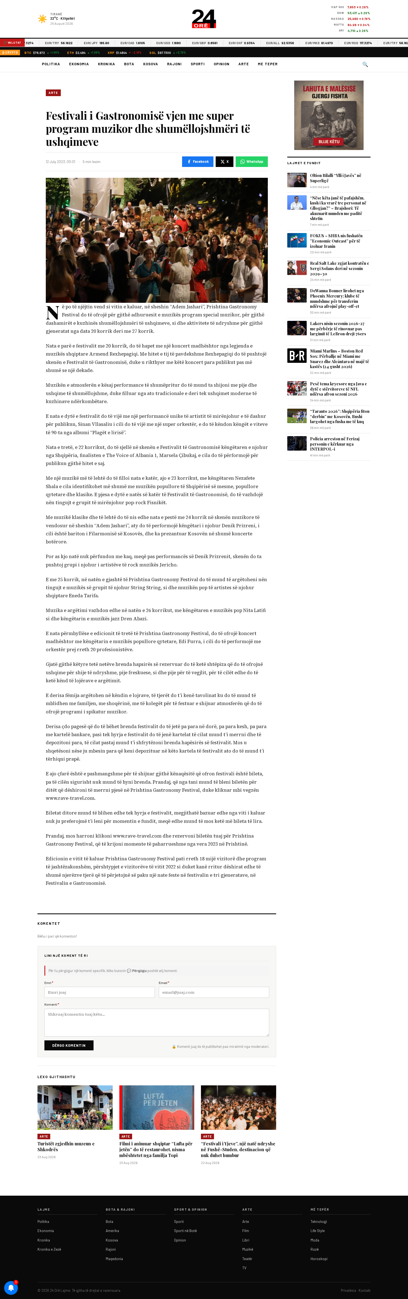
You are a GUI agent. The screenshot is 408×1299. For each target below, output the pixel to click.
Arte (243, 64)
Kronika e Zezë (49, 1249)
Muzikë (247, 1249)
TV (244, 1268)
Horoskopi (319, 1258)
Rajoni (174, 64)
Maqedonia (114, 1258)
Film (245, 1230)
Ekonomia (79, 64)
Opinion (222, 64)
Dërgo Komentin (69, 1045)
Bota (129, 64)
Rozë (315, 1249)
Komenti (51, 1004)
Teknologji (319, 1221)
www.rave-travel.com (70, 798)
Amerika (112, 1230)
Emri (48, 983)
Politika (51, 64)
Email (164, 983)
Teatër (247, 1258)
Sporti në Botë (185, 1230)
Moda (315, 1240)
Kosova (150, 64)
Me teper (267, 64)
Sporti (198, 64)
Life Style (318, 1230)
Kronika (106, 64)
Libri (245, 1240)
